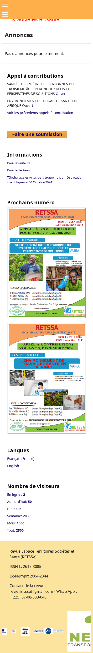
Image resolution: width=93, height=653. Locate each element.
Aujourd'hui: (19, 501)
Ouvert (61, 93)
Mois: (15, 523)
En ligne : (16, 494)
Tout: (15, 530)
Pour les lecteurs (19, 170)
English (13, 465)
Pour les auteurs (18, 163)
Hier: (14, 508)
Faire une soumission (37, 134)
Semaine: (18, 516)
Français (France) (20, 458)
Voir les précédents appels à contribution (40, 112)
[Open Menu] (5, 5)
